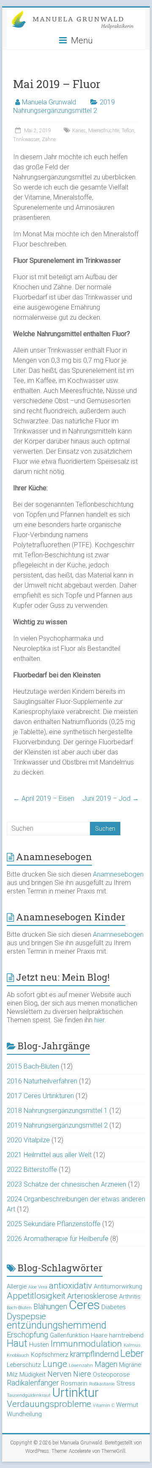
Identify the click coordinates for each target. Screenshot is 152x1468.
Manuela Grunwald (49, 102)
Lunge (55, 1364)
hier (99, 1020)
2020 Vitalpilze (28, 1140)
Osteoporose (111, 1374)
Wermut (127, 1405)
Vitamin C (103, 1405)
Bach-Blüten (19, 1307)
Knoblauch (18, 1355)
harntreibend (126, 1335)
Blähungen (50, 1306)
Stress (126, 1383)
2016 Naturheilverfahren (42, 1081)
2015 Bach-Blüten (33, 1066)
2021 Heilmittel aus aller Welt (49, 1155)
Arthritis (130, 1296)
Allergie (17, 1286)
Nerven (59, 1373)
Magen (106, 1364)
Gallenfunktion (69, 1335)
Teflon (128, 131)
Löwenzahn (81, 1365)
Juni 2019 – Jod (110, 798)
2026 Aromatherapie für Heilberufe (58, 1239)
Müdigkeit (32, 1374)
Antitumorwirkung (118, 1286)
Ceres (84, 1305)
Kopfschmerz (49, 1354)
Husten (39, 1344)
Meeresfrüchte (103, 131)
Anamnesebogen (118, 874)
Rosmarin (74, 1383)
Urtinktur (75, 1392)
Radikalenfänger (33, 1382)
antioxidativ (70, 1286)
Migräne (130, 1365)
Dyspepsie (26, 1316)
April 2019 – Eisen (43, 798)
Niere (82, 1373)
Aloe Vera (37, 1287)
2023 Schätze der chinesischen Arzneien (66, 1184)
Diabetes (113, 1307)
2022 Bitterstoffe (32, 1170)
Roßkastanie (102, 1384)
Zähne (49, 139)
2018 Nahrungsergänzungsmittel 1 (57, 1111)
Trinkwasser (26, 139)
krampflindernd (94, 1354)
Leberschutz (24, 1365)
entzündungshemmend (56, 1325)
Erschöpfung (27, 1334)
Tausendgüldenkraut (29, 1395)
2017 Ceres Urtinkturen (40, 1096)
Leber (132, 1353)
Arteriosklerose (92, 1296)
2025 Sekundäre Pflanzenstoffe (53, 1224)
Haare (99, 1335)
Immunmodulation (86, 1344)
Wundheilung (24, 1414)
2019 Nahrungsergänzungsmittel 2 (64, 106)
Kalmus (132, 1345)
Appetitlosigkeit (36, 1296)
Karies (79, 131)
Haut (17, 1343)
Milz (12, 1374)
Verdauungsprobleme (49, 1404)
